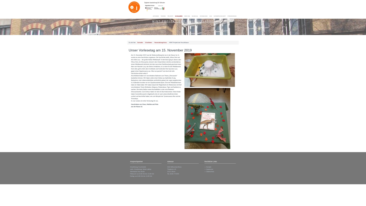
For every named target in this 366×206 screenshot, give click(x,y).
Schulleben (178, 16)
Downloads (203, 16)
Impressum (209, 169)
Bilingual (195, 16)
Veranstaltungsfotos (160, 42)
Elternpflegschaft (220, 16)
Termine (163, 16)
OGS (210, 16)
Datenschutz (210, 171)
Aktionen (156, 16)
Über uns (187, 16)
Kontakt (208, 167)
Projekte (170, 16)
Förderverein (232, 16)
